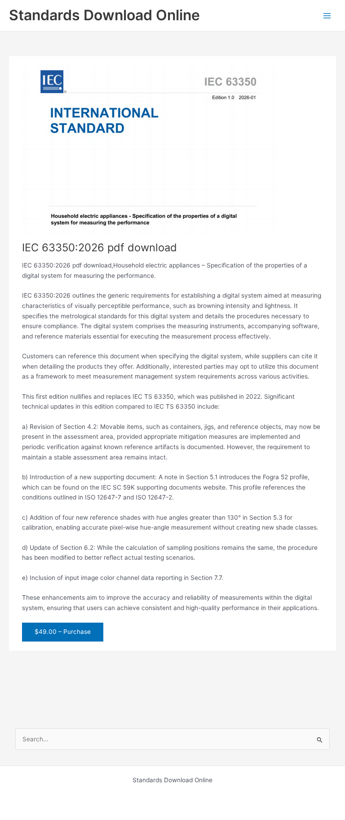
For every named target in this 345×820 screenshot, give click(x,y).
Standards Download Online (104, 15)
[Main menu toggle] (327, 15)
